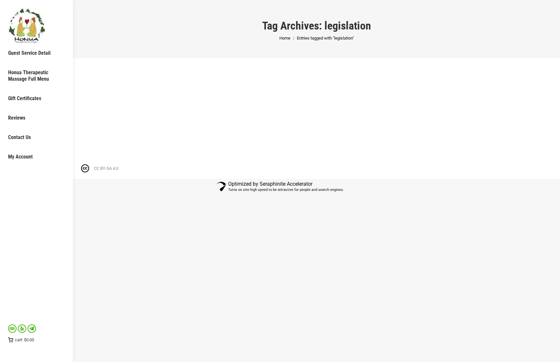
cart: (24, 339)
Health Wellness (99, 104)
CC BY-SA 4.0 (106, 168)
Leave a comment (181, 104)
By (124, 104)
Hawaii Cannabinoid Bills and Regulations (138, 92)
